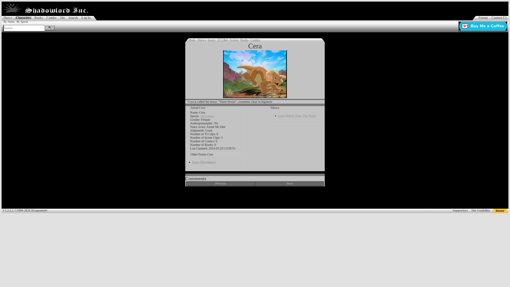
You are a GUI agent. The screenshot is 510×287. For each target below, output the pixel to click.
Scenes (234, 40)
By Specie (22, 21)
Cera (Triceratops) (204, 162)
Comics (51, 17)
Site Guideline (480, 210)
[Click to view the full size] (255, 74)
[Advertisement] (255, 199)
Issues (212, 40)
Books (38, 17)
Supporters (460, 210)
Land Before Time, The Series (297, 115)
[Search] (50, 28)
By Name (9, 21)
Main (192, 40)
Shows (7, 17)
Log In (86, 17)
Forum (483, 17)
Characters (23, 17)
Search (73, 17)
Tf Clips (222, 40)
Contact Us (499, 17)
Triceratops (207, 116)
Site (62, 17)
